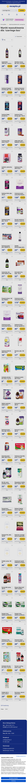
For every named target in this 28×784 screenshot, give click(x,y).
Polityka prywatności (21, 756)
